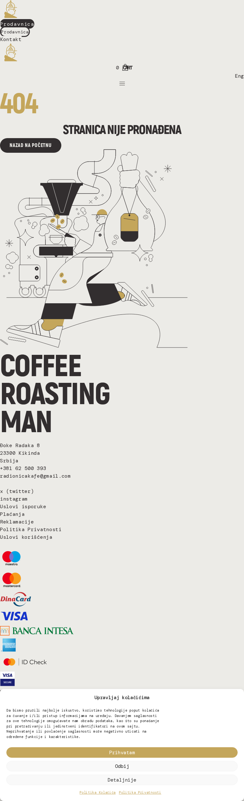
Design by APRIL (18, 545)
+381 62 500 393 (23, 468)
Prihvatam (122, 752)
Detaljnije (122, 780)
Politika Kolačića (97, 792)
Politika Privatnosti (140, 792)
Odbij (122, 766)
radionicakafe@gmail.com (35, 476)
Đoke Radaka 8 (20, 445)
